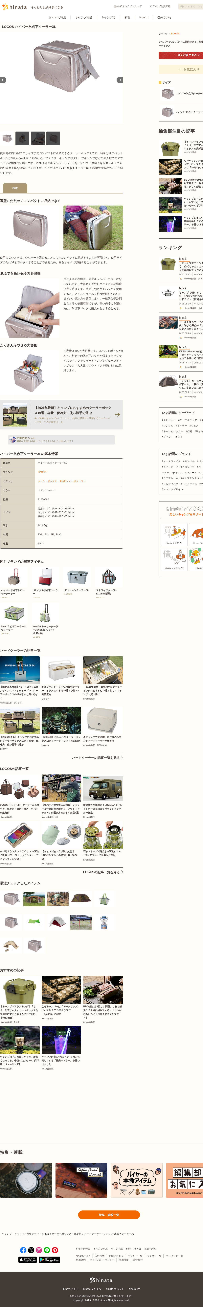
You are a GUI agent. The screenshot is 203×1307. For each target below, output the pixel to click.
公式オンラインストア (129, 6)
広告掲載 (100, 1256)
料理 (127, 17)
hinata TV (134, 1289)
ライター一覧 (154, 1256)
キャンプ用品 (83, 17)
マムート (191, 472)
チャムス (178, 472)
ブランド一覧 (135, 1256)
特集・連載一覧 (109, 1214)
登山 (179, 437)
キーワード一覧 (174, 1256)
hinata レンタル (92, 1289)
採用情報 (124, 1260)
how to (143, 17)
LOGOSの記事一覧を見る (101, 872)
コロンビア (188, 467)
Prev (3, 80)
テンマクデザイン (173, 489)
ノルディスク (170, 483)
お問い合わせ (116, 1256)
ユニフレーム (170, 478)
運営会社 (138, 1260)
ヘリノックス (189, 483)
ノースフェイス (172, 461)
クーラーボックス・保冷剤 (52, 481)
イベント (168, 437)
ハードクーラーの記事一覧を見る (96, 757)
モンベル (189, 461)
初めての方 (164, 17)
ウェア (194, 425)
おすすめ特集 (57, 17)
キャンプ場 (108, 17)
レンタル (168, 425)
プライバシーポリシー (102, 1260)
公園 (189, 431)
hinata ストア (71, 1289)
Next (120, 80)
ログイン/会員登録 (160, 6)
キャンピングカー (173, 431)
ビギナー (182, 425)
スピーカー (169, 420)
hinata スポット (115, 1289)
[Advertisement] (29, 1097)
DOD (166, 472)
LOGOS (42, 472)
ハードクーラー (77, 481)
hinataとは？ (83, 1256)
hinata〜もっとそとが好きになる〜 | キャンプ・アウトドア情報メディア (101, 1280)
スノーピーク (170, 467)
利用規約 (81, 1260)
